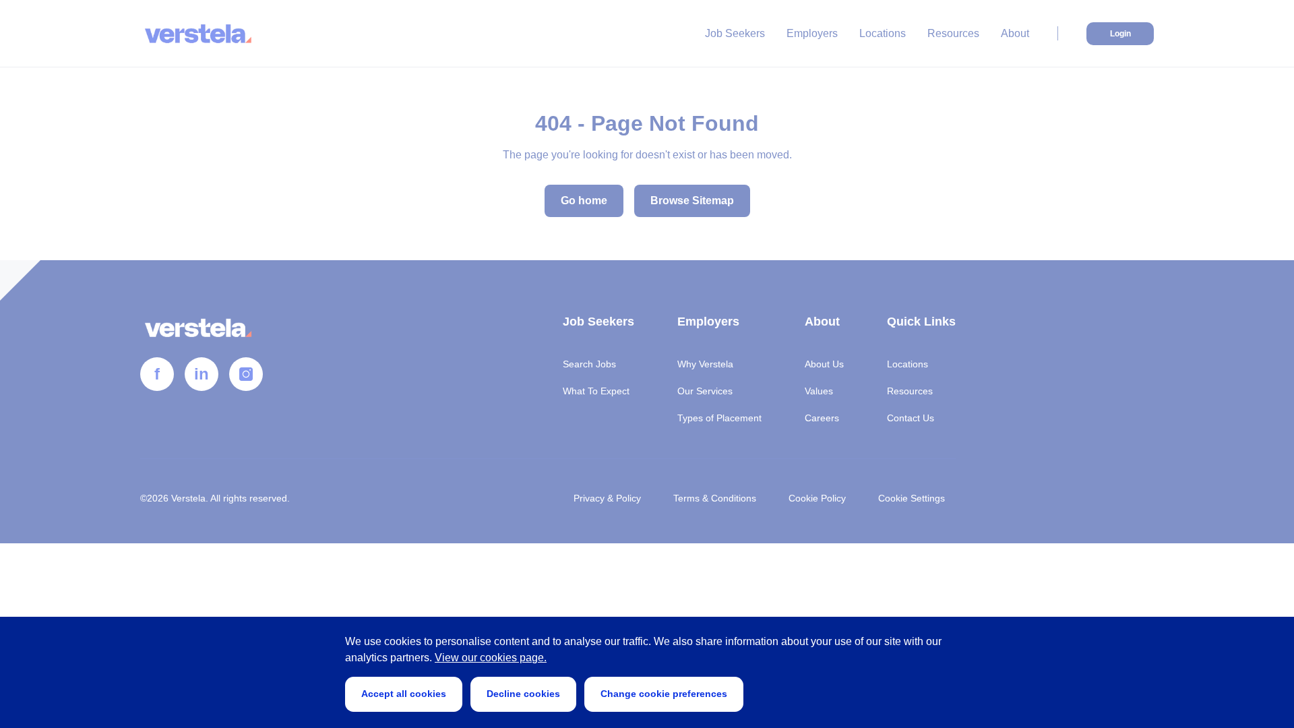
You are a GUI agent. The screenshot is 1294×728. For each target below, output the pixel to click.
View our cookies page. (491, 657)
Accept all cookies (403, 693)
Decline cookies (523, 693)
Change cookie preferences (663, 693)
